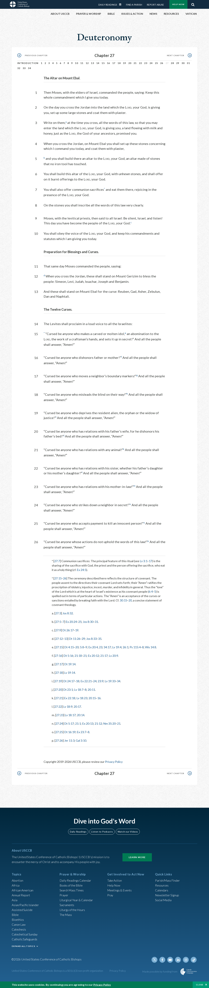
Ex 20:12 (93, 655)
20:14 (80, 715)
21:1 (78, 723)
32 (18, 68)
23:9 (100, 681)
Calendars (161, 890)
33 (24, 68)
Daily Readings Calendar (121, 4)
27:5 (58, 621)
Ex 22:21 (86, 681)
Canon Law (18, 924)
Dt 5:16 (68, 655)
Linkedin (178, 960)
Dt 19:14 (69, 664)
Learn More (137, 857)
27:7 (57, 561)
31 (188, 63)
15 (103, 63)
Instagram (186, 960)
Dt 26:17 (68, 630)
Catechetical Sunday (25, 934)
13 (92, 63)
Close (199, 984)
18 (119, 63)
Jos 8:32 (67, 613)
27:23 (59, 715)
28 (172, 63)
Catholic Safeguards (24, 939)
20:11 (91, 689)
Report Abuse (155, 4)
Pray (110, 895)
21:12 (98, 723)
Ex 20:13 (87, 723)
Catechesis (19, 929)
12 (87, 63)
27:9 (58, 630)
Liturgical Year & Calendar (76, 900)
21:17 (104, 655)
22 (140, 63)
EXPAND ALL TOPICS (23, 946)
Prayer (64, 895)
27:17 (59, 664)
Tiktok (194, 960)
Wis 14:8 (150, 647)
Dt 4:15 (69, 647)
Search (192, 3)
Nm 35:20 (109, 723)
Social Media (163, 900)
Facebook (162, 960)
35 (99, 638)
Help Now (178, 4)
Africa (15, 885)
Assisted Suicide (22, 910)
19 (124, 63)
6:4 (151, 591)
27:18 (59, 672)
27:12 (59, 638)
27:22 (58, 706)
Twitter (154, 960)
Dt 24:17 (68, 681)
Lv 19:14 (69, 672)
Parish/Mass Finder (167, 880)
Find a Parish (134, 4)
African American (22, 890)
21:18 (78, 655)
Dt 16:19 (69, 732)
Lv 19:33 (110, 681)
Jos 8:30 (88, 621)
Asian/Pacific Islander (25, 905)
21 (135, 63)
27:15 (58, 578)
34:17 (107, 647)
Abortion (17, 880)
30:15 (123, 600)
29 (177, 63)
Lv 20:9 (113, 655)
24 (151, 63)
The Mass (66, 915)
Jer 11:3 (69, 740)
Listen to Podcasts (102, 831)
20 (129, 63)
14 (97, 63)
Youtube (170, 960)
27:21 (59, 698)
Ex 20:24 (71, 621)
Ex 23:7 (81, 732)
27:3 (58, 613)
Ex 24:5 (81, 570)
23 (145, 63)
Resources (162, 885)
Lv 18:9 (67, 706)
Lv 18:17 (70, 715)
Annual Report (21, 895)
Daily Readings (107, 4)
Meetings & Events (119, 890)
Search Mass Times (72, 890)
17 (113, 63)
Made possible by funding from (160, 971)
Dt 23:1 (68, 689)
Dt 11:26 (74, 638)
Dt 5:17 (69, 723)
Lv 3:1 (143, 561)
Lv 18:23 (81, 698)
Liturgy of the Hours (72, 910)
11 (81, 63)
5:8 (82, 647)
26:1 (125, 647)
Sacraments (67, 905)
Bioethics (18, 919)
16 (108, 63)
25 (156, 63)
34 (29, 68)
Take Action (114, 880)
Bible (15, 915)
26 (161, 63)
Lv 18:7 (78, 689)
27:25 (59, 732)
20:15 (92, 698)
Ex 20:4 (93, 647)
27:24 (59, 723)
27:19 (58, 681)
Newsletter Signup (167, 895)
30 (183, 63)
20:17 (77, 706)
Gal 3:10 (81, 740)
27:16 (58, 655)
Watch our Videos (128, 831)
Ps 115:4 (135, 647)
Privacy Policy (114, 761)
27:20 (58, 689)
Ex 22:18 (69, 698)
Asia (14, 900)
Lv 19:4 (116, 647)
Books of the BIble (71, 885)
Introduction (28, 63)
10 (76, 63)
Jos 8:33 (91, 638)
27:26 (59, 740)
